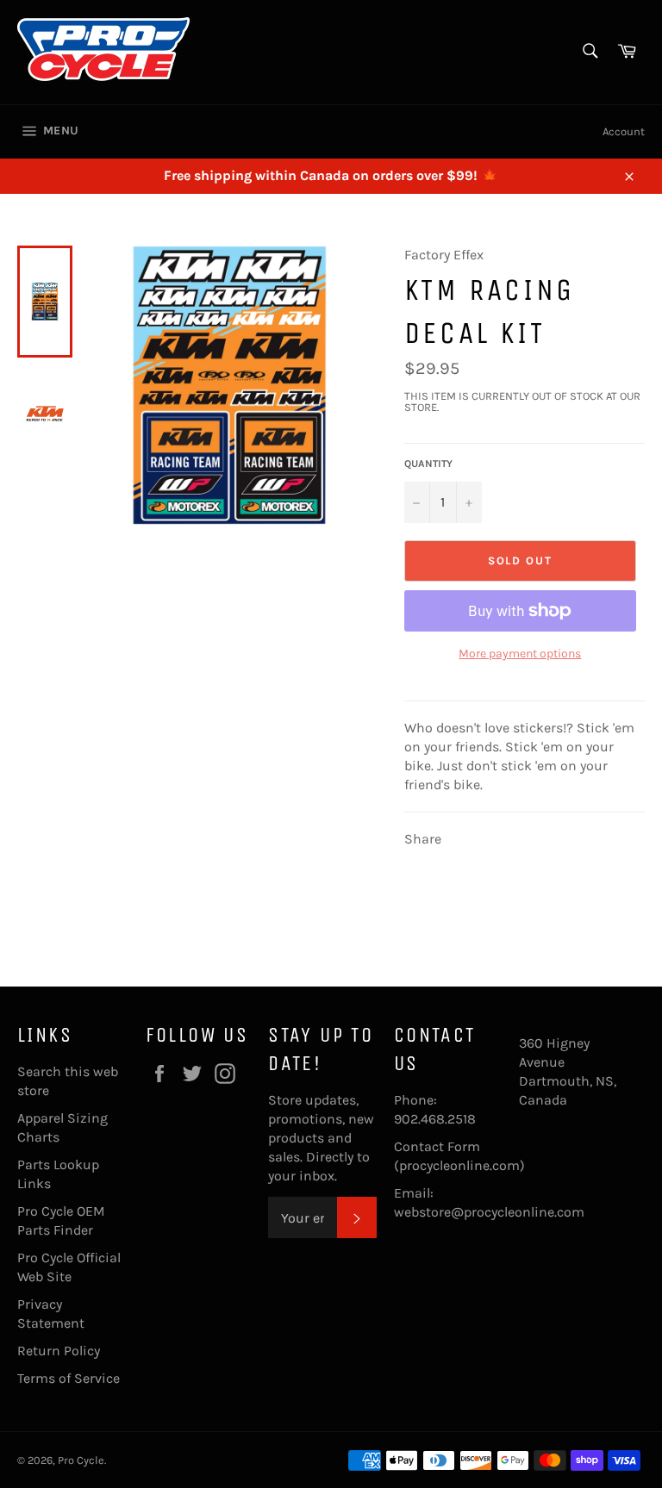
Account (624, 131)
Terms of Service (68, 1378)
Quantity (428, 464)
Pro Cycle (81, 1460)
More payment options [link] (520, 653)
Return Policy (58, 1350)
